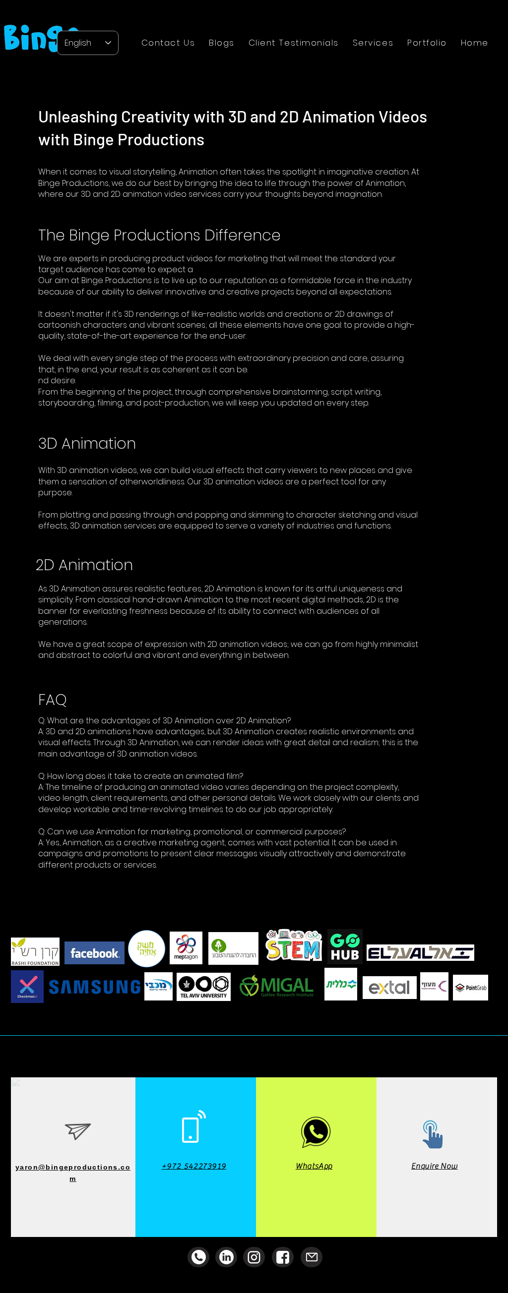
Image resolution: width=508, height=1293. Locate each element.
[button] (373, 43)
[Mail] (311, 1257)
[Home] (254, 1257)
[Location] (198, 1257)
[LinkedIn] (226, 1257)
